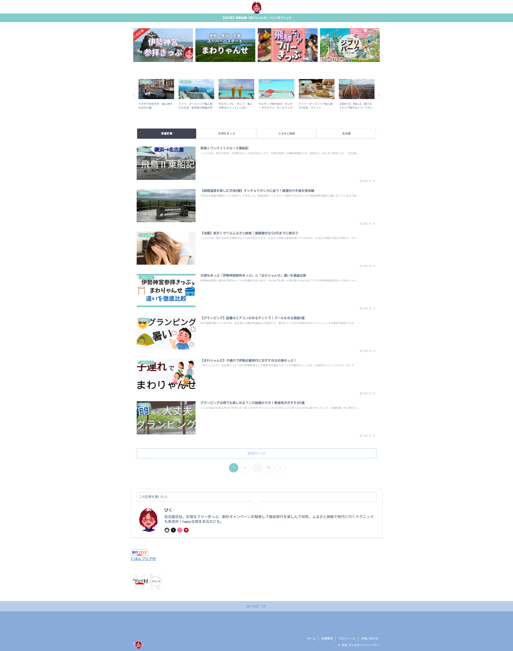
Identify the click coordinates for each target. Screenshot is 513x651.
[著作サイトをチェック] (167, 530)
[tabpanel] (156, 95)
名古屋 (346, 133)
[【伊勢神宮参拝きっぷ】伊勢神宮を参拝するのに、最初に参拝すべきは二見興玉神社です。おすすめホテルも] (163, 45)
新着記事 (166, 133)
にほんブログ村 (143, 559)
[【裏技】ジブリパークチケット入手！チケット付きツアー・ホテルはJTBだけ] (350, 45)
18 (268, 467)
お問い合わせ (369, 638)
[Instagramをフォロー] (179, 530)
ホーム (311, 638)
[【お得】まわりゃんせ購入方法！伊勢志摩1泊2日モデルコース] (225, 45)
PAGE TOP (258, 606)
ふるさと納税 (286, 133)
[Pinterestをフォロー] (186, 530)
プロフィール (346, 638)
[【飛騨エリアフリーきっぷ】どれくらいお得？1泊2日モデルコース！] (287, 45)
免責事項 (327, 638)
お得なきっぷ (226, 133)
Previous (134, 96)
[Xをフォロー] (173, 530)
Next (379, 96)
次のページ (256, 453)
